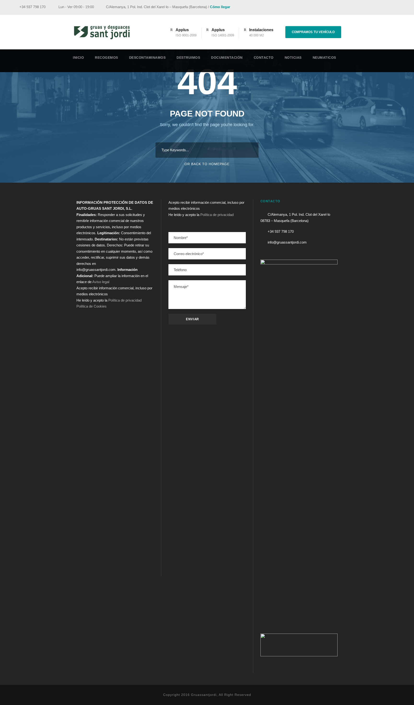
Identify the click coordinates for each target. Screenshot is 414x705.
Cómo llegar (220, 7)
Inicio (78, 57)
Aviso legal (100, 282)
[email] (363, 8)
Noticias (293, 57)
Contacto (264, 57)
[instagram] (399, 8)
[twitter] (390, 8)
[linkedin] (381, 8)
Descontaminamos (147, 57)
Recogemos (106, 57)
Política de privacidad (125, 300)
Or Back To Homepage (207, 164)
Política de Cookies (91, 306)
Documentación (227, 57)
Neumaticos (324, 57)
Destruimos (188, 57)
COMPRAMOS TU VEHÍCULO (313, 32)
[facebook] (372, 8)
